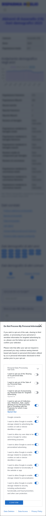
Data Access (23, 511)
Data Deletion (9, 511)
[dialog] (23, 419)
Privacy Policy (37, 511)
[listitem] (23, 368)
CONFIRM (14, 503)
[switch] (37, 374)
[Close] (41, 326)
